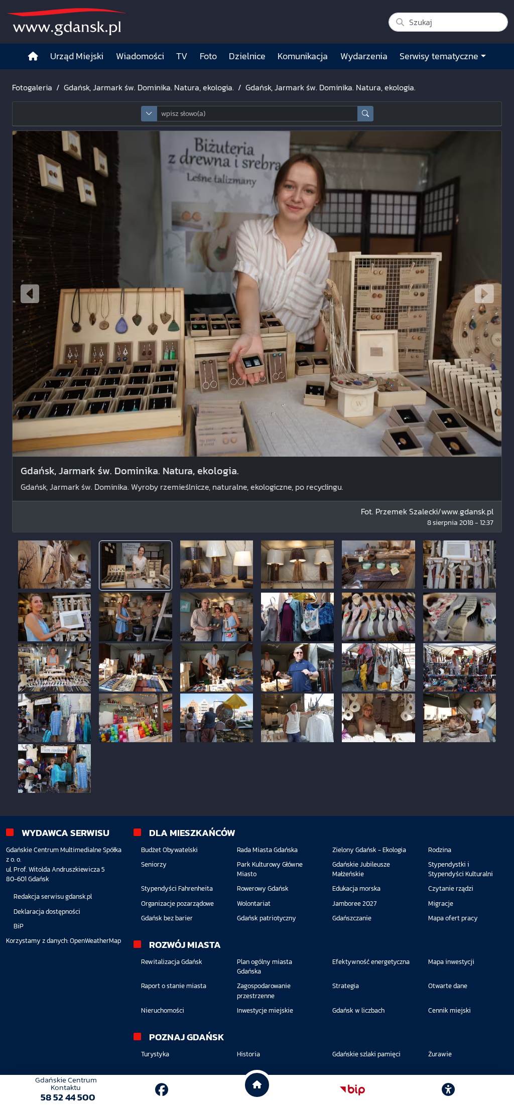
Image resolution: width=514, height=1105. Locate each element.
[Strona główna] (33, 56)
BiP (19, 926)
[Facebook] (161, 1089)
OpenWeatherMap (95, 940)
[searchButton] (365, 113)
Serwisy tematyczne (439, 56)
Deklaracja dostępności (47, 911)
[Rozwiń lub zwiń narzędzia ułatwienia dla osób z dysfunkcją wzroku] (448, 1090)
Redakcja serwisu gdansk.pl (53, 896)
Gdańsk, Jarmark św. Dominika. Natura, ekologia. (149, 87)
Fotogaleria (32, 87)
